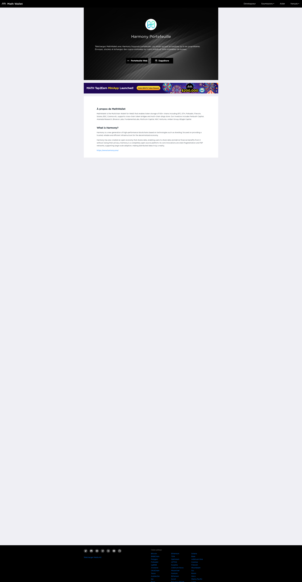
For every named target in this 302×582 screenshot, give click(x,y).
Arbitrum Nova (177, 568)
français (294, 4)
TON (173, 556)
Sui (192, 571)
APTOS (174, 562)
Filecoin (194, 565)
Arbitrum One (197, 559)
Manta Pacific (196, 579)
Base (193, 556)
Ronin (193, 573)
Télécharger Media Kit (92, 557)
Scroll (173, 579)
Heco (193, 576)
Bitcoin (154, 554)
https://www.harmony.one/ (108, 150)
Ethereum (175, 554)
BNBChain (155, 556)
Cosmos (194, 562)
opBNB (154, 565)
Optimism (175, 559)
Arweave (154, 568)
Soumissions (267, 4)
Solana (194, 554)
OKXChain (155, 571)
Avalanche (155, 576)
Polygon (154, 559)
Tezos (153, 573)
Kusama (174, 565)
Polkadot (154, 562)
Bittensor (175, 576)
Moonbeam (195, 568)
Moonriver (175, 571)
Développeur (250, 4)
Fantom (174, 573)
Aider (282, 4)
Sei (152, 579)
